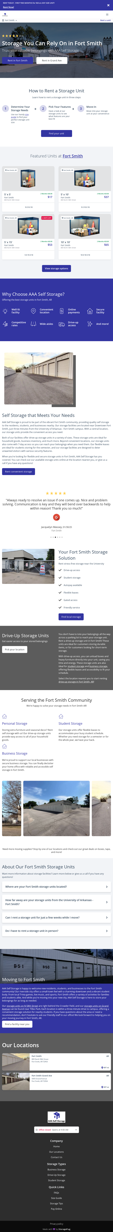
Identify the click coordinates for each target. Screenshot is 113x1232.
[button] (51, 537)
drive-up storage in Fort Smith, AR (76, 681)
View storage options (56, 268)
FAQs (56, 1192)
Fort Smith (73, 156)
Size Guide (56, 1198)
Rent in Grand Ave (52, 60)
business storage (98, 666)
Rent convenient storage (18, 471)
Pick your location (14, 649)
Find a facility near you (17, 1024)
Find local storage (71, 616)
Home (56, 1146)
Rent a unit (105, 20)
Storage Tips (56, 1203)
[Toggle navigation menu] (108, 14)
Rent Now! (8, 7)
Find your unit (56, 133)
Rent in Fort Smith (17, 60)
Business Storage (56, 1169)
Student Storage (56, 1180)
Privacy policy (56, 1223)
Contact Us (56, 1157)
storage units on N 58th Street (22, 1005)
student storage (76, 666)
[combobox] (56, 1129)
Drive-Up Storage (56, 1174)
